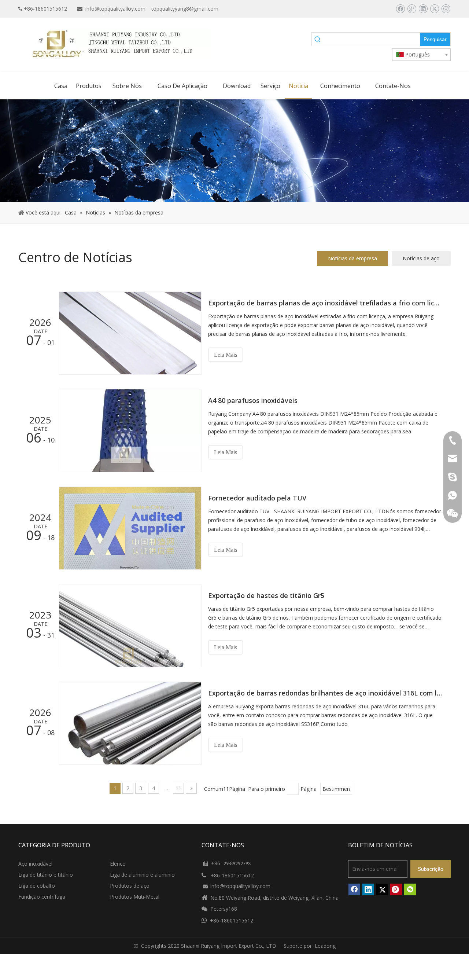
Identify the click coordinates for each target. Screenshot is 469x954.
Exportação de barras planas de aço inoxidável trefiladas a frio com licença (325, 302)
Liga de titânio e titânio (45, 874)
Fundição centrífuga (41, 896)
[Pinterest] (396, 889)
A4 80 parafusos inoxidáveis (253, 400)
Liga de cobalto (36, 885)
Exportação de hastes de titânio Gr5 (266, 595)
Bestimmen (336, 788)
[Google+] (411, 9)
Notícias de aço (421, 258)
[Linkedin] (423, 9)
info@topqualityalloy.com (115, 8)
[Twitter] (434, 9)
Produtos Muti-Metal (134, 896)
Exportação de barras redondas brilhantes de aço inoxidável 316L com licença (325, 693)
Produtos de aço (129, 885)
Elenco (118, 863)
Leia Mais (225, 355)
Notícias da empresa (352, 258)
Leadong (325, 945)
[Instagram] (445, 9)
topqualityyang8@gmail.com (184, 8)
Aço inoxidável (35, 863)
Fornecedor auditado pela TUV (257, 497)
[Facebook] (400, 9)
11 (178, 788)
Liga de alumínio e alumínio (142, 874)
